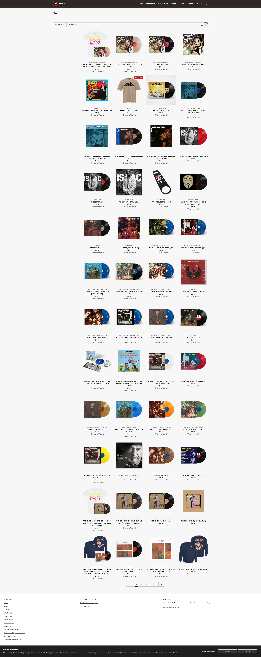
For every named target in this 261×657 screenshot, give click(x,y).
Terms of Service (9, 623)
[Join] (255, 606)
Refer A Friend (84, 606)
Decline (247, 651)
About (6, 606)
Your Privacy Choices (10, 636)
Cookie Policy (8, 626)
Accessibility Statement (11, 629)
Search (6, 603)
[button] (97, 71)
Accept (227, 651)
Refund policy (8, 616)
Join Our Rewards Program (89, 603)
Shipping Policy (8, 613)
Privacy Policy (177, 653)
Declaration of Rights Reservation (14, 633)
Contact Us (7, 609)
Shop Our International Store (13, 639)
